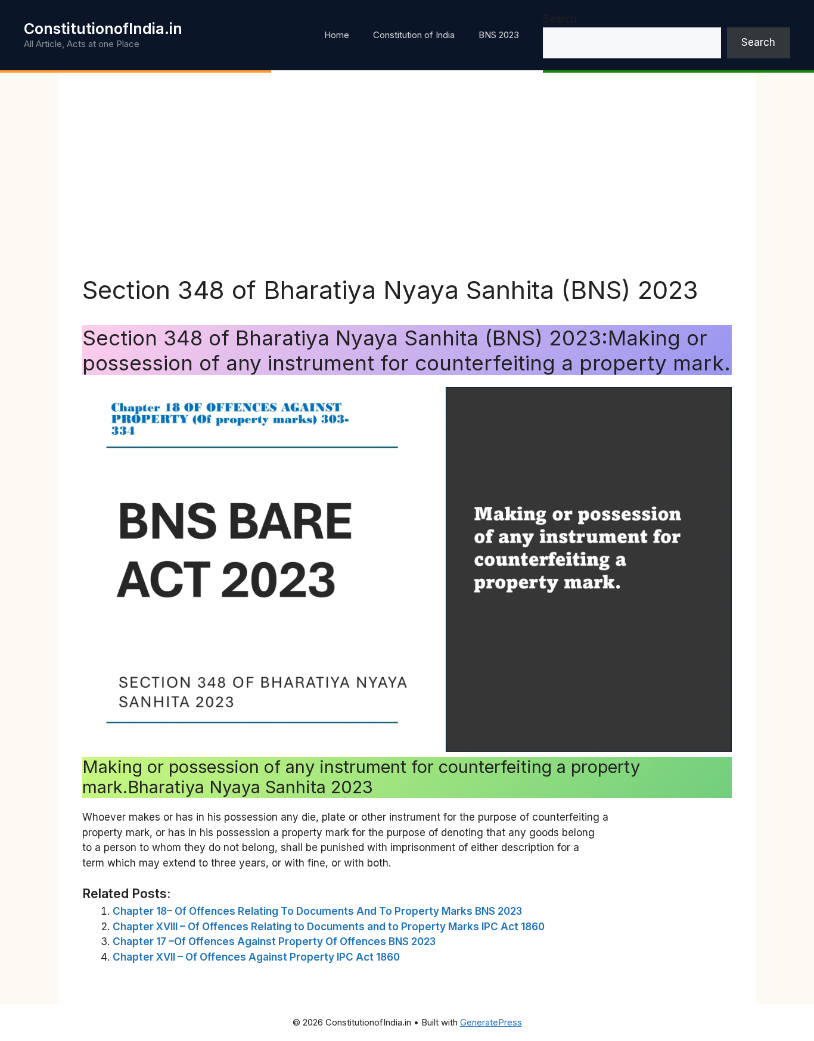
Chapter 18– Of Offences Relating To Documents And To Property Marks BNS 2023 (317, 911)
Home (336, 34)
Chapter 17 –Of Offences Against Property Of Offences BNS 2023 (274, 942)
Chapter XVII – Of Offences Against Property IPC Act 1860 (256, 957)
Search (560, 19)
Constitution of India (414, 34)
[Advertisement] (407, 185)
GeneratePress (491, 1022)
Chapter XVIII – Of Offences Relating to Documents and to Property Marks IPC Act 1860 (329, 927)
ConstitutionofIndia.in (103, 29)
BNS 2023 (499, 34)
